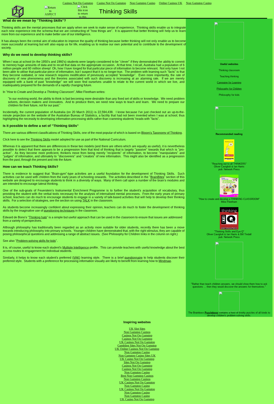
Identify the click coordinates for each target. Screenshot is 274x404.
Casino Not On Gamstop (111, 3)
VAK (76, 257)
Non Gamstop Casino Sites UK (137, 355)
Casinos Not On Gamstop (78, 3)
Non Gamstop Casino (142, 3)
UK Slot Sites (137, 328)
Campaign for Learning (229, 82)
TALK (86, 200)
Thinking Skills (40, 139)
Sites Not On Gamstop (137, 362)
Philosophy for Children (229, 88)
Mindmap (165, 261)
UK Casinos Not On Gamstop (137, 342)
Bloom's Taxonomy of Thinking (161, 132)
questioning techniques (59, 210)
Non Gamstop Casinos (137, 332)
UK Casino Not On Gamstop (137, 359)
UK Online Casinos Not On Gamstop (137, 348)
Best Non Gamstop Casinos (137, 375)
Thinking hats (38, 217)
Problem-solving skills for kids (36, 240)
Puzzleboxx (211, 312)
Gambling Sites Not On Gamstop (137, 345)
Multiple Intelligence (75, 247)
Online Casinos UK (170, 3)
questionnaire (134, 257)
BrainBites (157, 177)
